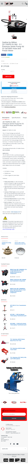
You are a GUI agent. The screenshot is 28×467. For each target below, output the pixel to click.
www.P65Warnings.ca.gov (9, 229)
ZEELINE (2, 61)
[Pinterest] (14, 444)
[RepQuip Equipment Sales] (8, 4)
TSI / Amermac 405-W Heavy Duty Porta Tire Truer (17, 340)
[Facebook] (10, 444)
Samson (16, 241)
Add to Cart (8, 76)
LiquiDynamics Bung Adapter (6, 243)
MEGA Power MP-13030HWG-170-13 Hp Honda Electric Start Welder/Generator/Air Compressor (18, 271)
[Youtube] (17, 444)
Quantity (3, 69)
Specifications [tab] (16, 117)
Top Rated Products (5, 264)
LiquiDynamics (5, 241)
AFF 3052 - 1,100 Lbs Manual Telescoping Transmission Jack (18, 315)
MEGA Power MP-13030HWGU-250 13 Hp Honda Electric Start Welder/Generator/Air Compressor (18, 290)
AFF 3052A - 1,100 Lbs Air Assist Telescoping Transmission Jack (18, 324)
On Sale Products (5, 333)
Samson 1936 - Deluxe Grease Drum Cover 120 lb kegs (20, 243)
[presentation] (24, 237)
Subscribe (14, 418)
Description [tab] (5, 117)
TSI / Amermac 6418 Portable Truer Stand (17, 349)
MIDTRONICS (4, 299)
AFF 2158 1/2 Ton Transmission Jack (18, 306)
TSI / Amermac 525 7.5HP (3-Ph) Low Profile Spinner (18, 358)
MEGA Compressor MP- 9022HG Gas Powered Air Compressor (18, 280)
